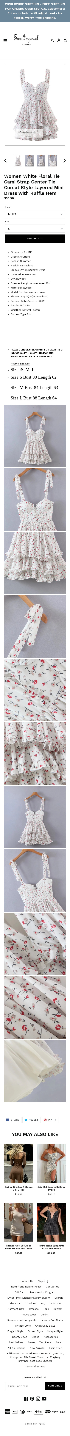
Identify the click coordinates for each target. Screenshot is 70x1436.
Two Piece (45, 1342)
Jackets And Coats (52, 1320)
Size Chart (16, 1303)
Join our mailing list (35, 1377)
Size (7, 222)
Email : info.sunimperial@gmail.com (28, 1297)
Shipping (43, 1281)
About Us (27, 1281)
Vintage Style (23, 1325)
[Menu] (5, 40)
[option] (18, 160)
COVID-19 (55, 1303)
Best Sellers (16, 1342)
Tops (46, 1309)
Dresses (34, 1309)
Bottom (58, 1309)
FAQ (43, 1303)
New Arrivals (37, 1348)
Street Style (35, 1331)
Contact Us (52, 1286)
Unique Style (55, 1331)
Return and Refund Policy (26, 1286)
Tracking (31, 1303)
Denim (44, 1314)
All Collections (16, 1348)
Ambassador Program (42, 1292)
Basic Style (55, 1348)
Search (59, 1297)
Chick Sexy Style (45, 1325)
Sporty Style (19, 1336)
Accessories (51, 1336)
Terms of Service (35, 1366)
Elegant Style (15, 1331)
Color (8, 207)
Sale (58, 1342)
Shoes (35, 1336)
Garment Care (16, 1309)
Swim (31, 1342)
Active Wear (29, 1314)
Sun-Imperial (39, 1424)
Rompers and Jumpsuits (21, 1320)
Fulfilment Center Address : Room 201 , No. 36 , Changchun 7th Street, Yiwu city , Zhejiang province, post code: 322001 (35, 1357)
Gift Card (20, 1292)
